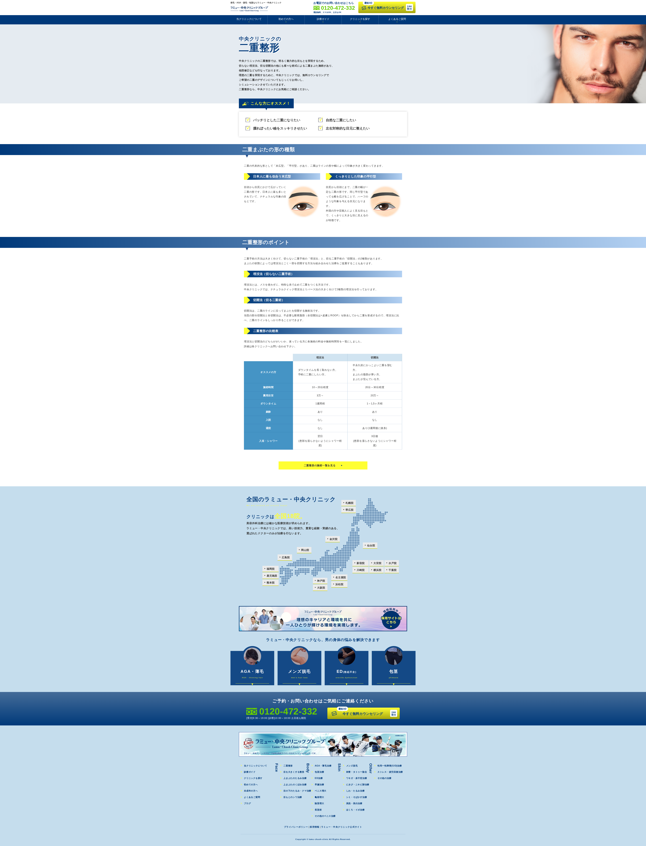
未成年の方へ (251, 790)
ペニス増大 (320, 790)
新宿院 (361, 563)
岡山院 (305, 550)
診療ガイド (323, 18)
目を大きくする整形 (293, 772)
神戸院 (321, 580)
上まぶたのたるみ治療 (295, 778)
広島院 (286, 557)
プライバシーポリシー (296, 827)
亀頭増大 (319, 797)
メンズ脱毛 (352, 765)
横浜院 (377, 570)
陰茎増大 (319, 803)
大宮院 (377, 563)
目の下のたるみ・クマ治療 (297, 790)
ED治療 (319, 778)
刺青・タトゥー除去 (356, 772)
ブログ (247, 803)
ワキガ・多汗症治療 (356, 778)
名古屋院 (340, 577)
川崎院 (361, 570)
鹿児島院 (272, 575)
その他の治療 (384, 778)
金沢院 (333, 539)
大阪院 (321, 587)
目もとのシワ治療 (292, 797)
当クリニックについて (249, 18)
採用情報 (314, 827)
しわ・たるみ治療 (355, 790)
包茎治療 (319, 772)
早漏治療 (319, 784)
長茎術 (318, 810)
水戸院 (393, 563)
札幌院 (349, 502)
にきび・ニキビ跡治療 (357, 784)
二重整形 (288, 765)
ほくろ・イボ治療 (355, 810)
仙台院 (371, 545)
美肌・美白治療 (354, 803)
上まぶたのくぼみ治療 (295, 784)
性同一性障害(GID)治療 (390, 765)
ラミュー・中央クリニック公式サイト (341, 827)
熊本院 (271, 582)
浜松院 (339, 584)
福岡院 (271, 568)
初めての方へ (286, 18)
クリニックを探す (360, 18)
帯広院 (349, 509)
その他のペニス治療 (325, 816)
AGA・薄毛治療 (323, 765)
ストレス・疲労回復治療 (390, 772)
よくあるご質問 (397, 18)
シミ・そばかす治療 (356, 797)
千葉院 (393, 570)
